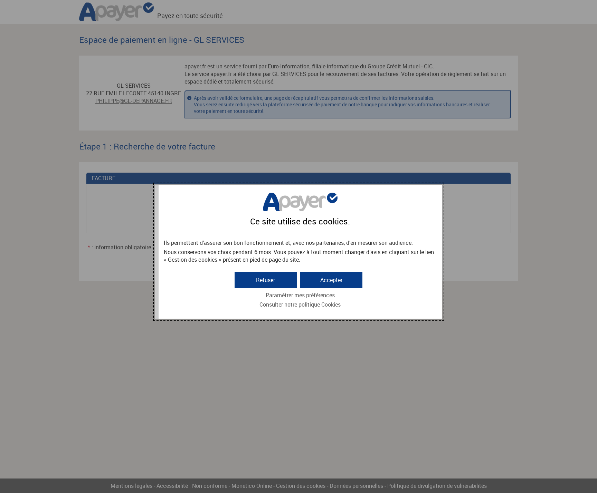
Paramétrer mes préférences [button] (300, 295)
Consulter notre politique (300, 304)
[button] (331, 280)
